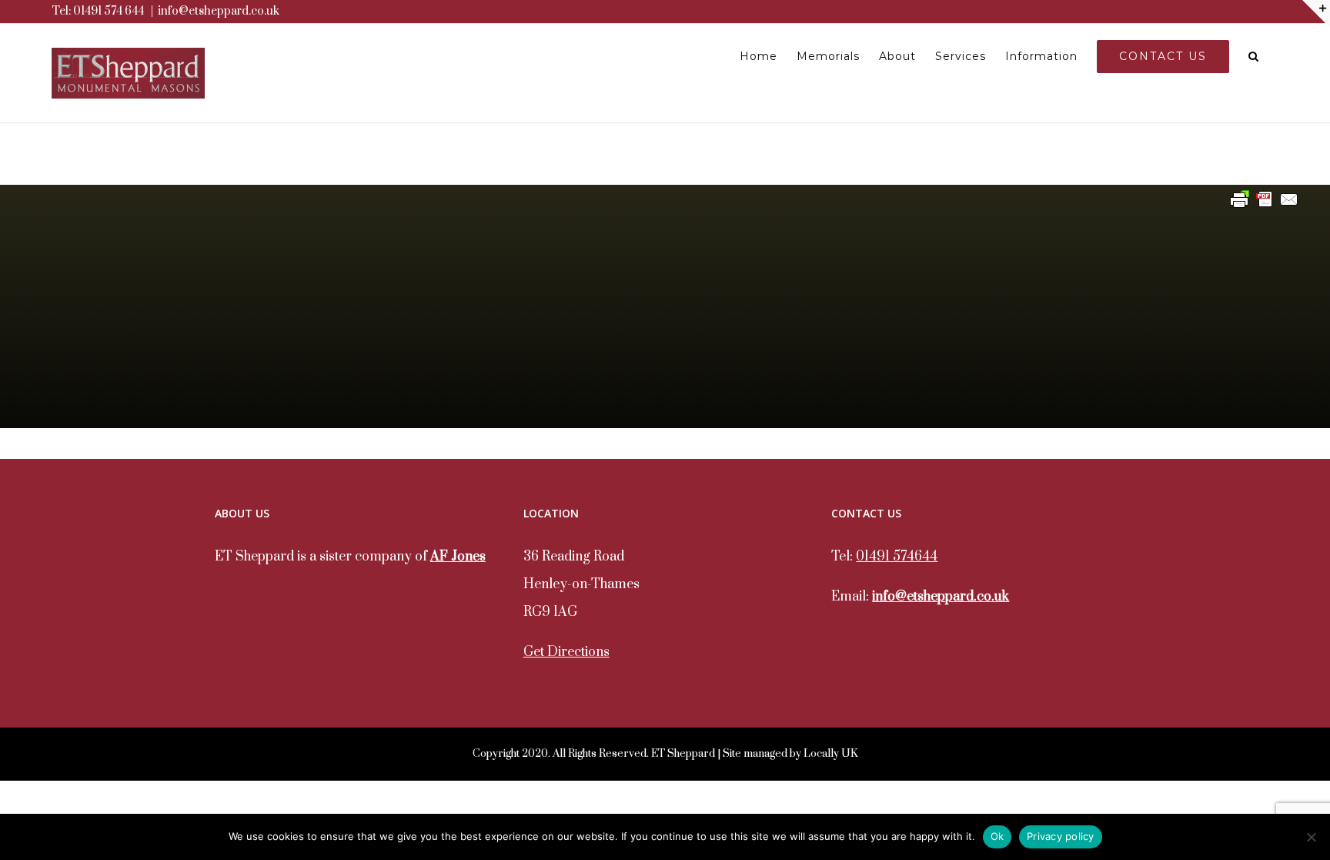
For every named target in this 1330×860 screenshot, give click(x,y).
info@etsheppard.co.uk (218, 11)
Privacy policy (1060, 836)
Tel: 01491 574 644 (98, 11)
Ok (997, 836)
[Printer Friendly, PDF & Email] (1264, 199)
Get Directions (566, 652)
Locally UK (831, 754)
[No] (1310, 837)
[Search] (1253, 56)
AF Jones (458, 556)
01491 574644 (896, 556)
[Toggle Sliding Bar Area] (1316, 14)
